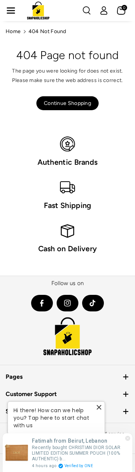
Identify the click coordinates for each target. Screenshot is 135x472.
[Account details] (104, 10)
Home (13, 31)
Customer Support (31, 394)
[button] (11, 10)
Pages (14, 376)
